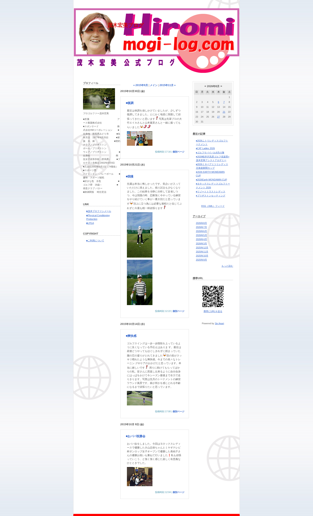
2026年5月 (201, 235)
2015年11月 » (167, 85)
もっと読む (227, 266)
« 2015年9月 (140, 85)
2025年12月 (202, 247)
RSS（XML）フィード (213, 206)
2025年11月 (202, 251)
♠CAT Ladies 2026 (205, 148)
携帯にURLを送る (213, 311)
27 (218, 116)
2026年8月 (201, 223)
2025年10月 (202, 255)
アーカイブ (199, 216)
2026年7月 (201, 227)
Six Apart (219, 323)
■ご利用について (95, 240)
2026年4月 (201, 239)
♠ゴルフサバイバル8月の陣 (210, 152)
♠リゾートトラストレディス (210, 191)
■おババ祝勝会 (135, 436)
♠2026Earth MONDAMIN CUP (211, 179)
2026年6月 (201, 231)
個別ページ (178, 151)
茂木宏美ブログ (126, 25)
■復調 (130, 103)
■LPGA (90, 223)
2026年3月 (201, 243)
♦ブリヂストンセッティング (210, 195)
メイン (154, 85)
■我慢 (130, 176)
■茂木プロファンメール (98, 211)
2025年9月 (201, 259)
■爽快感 (131, 335)
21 (224, 112)
